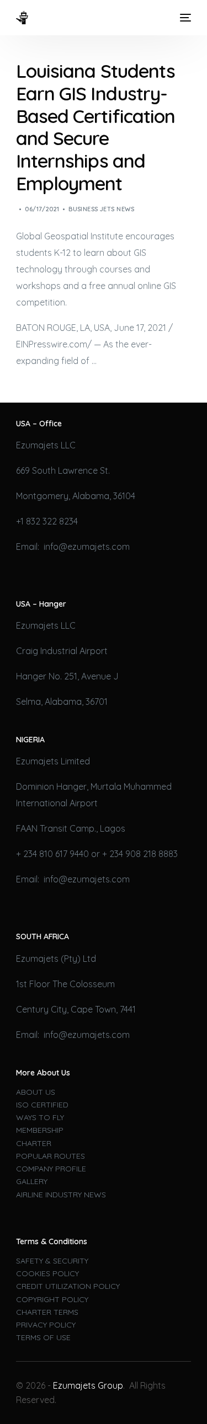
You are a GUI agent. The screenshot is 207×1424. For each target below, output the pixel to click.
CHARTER (33, 1143)
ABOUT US (35, 1092)
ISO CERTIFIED (42, 1105)
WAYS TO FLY (40, 1117)
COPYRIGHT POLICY (52, 1299)
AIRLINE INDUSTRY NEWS (61, 1195)
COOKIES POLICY (47, 1273)
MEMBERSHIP (39, 1130)
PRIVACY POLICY (46, 1325)
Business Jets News (101, 209)
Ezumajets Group (88, 1385)
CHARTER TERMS (47, 1312)
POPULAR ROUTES (50, 1156)
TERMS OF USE (43, 1337)
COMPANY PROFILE (51, 1169)
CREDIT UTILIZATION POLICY (68, 1286)
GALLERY (31, 1181)
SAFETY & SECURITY (52, 1261)
